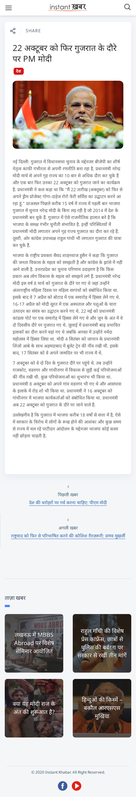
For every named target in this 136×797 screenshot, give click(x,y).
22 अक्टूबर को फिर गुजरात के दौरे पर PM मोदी (65, 53)
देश (18, 71)
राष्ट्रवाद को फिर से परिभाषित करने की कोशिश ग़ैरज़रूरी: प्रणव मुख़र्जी (68, 536)
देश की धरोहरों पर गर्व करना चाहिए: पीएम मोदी (68, 502)
